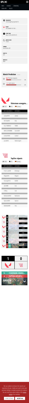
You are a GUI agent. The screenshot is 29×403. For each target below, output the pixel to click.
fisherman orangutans (19, 103)
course (9, 6)
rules (10, 8)
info (3, 6)
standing (16, 6)
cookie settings (9, 398)
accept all (20, 398)
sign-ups (4, 8)
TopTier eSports (16, 158)
